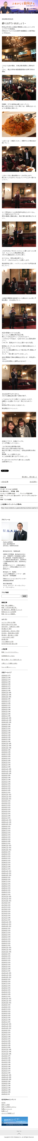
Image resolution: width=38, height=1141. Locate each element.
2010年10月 (5, 1079)
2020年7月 (5, 830)
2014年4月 (5, 990)
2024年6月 (5, 731)
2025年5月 (5, 707)
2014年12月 (5, 973)
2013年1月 (5, 1022)
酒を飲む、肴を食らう (29, 477)
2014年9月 (5, 979)
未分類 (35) (5, 639)
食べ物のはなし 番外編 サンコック (12, 609)
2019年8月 (5, 854)
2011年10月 (5, 1054)
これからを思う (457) (8, 637)
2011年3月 (5, 1068)
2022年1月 (5, 792)
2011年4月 (5, 1066)
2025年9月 (5, 699)
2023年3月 (5, 762)
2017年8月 (5, 905)
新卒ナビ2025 (6, 1104)
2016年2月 (5, 943)
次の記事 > (33, 482)
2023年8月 (5, 752)
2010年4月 (5, 1092)
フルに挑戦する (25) (7, 641)
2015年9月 (5, 954)
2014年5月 (5, 988)
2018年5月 (5, 886)
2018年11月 (5, 873)
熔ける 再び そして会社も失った (12, 659)
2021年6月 (5, 807)
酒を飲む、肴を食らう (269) (10, 635)
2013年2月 (5, 1020)
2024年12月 (5, 718)
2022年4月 (5, 786)
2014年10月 (5, 977)
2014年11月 (5, 975)
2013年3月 (5, 1017)
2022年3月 (5, 788)
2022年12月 (5, 769)
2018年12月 (5, 871)
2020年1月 (5, 843)
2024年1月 (5, 741)
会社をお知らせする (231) (9, 624)
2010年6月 (5, 1088)
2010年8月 (5, 1083)
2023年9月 (5, 750)
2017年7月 (5, 907)
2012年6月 (5, 1037)
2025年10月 (5, 697)
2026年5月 (5, 682)
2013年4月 (5, 1015)
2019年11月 (5, 847)
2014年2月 (5, 994)
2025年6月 (5, 705)
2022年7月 (5, 779)
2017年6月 (5, 909)
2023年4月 (5, 760)
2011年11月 (5, 1051)
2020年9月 (5, 826)
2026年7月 (5, 677)
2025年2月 (5, 714)
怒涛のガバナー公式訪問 (9, 612)
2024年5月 (5, 733)
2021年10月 (5, 799)
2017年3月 (5, 915)
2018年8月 (5, 879)
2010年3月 (5, 1094)
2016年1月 (5, 945)
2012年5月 (5, 1039)
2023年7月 (5, 754)
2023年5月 (5, 758)
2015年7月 (5, 958)
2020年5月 (5, 835)
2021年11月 (5, 796)
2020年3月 (5, 839)
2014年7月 (5, 983)
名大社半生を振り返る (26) (9, 643)
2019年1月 (5, 869)
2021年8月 (5, 803)
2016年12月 (5, 922)
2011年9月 (5, 1056)
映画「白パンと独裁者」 (9, 614)
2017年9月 (5, 903)
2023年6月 (5, 756)
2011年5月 (5, 1064)
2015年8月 (5, 956)
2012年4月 (5, 1041)
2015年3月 (5, 966)
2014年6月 (5, 986)
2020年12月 (5, 820)
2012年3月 (5, 1043)
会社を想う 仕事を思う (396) (10, 626)
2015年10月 (5, 952)
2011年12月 (5, 1049)
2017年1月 (5, 920)
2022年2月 (5, 790)
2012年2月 (5, 1045)
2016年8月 (5, 930)
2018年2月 (5, 892)
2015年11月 (5, 949)
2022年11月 (5, 771)
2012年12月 (5, 1024)
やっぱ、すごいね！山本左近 (9, 489)
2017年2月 (5, 918)
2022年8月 (5, 777)
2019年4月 (5, 862)
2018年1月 (5, 894)
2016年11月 (5, 924)
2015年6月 (5, 960)
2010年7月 (5, 1085)
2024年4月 (5, 735)
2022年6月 (5, 782)
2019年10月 (5, 850)
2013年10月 (5, 1003)
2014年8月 (5, 981)
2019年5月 (5, 860)
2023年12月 (5, 743)
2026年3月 (5, 686)
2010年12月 (5, 1075)
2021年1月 (5, 818)
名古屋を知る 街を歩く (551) (10, 631)
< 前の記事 (4, 482)
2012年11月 (5, 1026)
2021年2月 (5, 816)
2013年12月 (5, 998)
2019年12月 (5, 845)
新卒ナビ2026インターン (9, 1107)
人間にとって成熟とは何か (9, 663)
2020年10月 (5, 824)
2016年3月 (5, 941)
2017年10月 (5, 901)
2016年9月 (5, 928)
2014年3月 (5, 992)
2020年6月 (5, 833)
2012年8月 (5, 1032)
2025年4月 (5, 709)
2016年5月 (5, 937)
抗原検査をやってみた (8, 656)
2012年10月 (5, 1028)
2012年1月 (5, 1047)
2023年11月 (5, 745)
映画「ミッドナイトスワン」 (10, 652)
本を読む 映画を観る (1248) (10, 633)
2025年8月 (5, 701)
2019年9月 (5, 852)
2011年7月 (5, 1060)
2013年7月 (5, 1009)
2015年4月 (5, 964)
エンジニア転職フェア (8, 1113)
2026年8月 (5, 675)
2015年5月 (5, 962)
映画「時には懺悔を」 (8, 605)
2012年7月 (5, 1034)
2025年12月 (5, 692)
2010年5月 (5, 1090)
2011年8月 (5, 1058)
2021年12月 (5, 794)
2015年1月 (5, 971)
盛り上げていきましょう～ (14, 23)
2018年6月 (5, 884)
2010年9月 (5, 1081)
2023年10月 (5, 748)
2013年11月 (5, 1000)
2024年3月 (5, 737)
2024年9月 (5, 724)
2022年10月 (5, 773)
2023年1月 (5, 767)
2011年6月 (5, 1062)
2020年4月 (5, 837)
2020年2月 (5, 841)
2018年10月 (5, 875)
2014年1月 (5, 996)
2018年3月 (5, 890)
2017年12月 (5, 896)
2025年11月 (5, 694)
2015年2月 (5, 969)
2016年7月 (5, 932)
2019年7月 (5, 856)
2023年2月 (5, 765)
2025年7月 (5, 703)
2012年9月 (5, 1030)
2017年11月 (5, 898)
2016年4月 (5, 939)
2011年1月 (5, 1073)
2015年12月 (5, 947)
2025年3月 (5, 711)
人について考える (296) (8, 622)
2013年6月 (5, 1011)
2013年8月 (5, 1007)
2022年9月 (5, 775)
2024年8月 (5, 726)
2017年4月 (5, 913)
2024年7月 (5, 728)
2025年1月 (5, 716)
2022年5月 (5, 784)
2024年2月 (5, 739)
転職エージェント (7, 1109)
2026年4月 (5, 684)
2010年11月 (5, 1077)
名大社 (3, 1102)
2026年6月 (5, 680)
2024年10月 (5, 722)
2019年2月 (5, 867)
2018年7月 (5, 881)
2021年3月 (5, 813)
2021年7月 (5, 805)
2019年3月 (5, 864)
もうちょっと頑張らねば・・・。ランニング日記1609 (16, 493)
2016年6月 (5, 935)
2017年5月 (5, 911)
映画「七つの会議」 (6, 499)
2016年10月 (5, 926)
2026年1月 (5, 690)
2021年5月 (5, 809)
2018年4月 (5, 888)
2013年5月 (5, 1013)
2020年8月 (5, 828)
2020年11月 (5, 822)
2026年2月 (5, 688)
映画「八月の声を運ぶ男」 (9, 607)
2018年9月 (5, 877)
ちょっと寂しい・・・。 (9, 667)
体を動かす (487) (6, 629)
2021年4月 (5, 811)
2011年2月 (5, 1070)
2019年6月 (5, 858)
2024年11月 (5, 720)
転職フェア (5, 1111)
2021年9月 (5, 801)
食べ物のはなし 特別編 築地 (9, 491)
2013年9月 (5, 1005)
